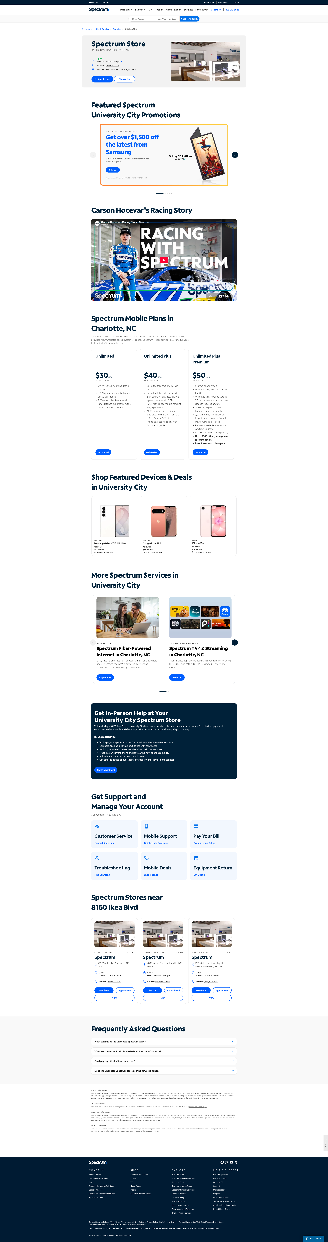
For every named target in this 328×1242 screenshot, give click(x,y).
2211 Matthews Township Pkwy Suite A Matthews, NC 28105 (211, 965)
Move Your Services (221, 1197)
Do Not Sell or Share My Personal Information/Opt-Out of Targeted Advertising (191, 1222)
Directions (104, 990)
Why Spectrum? (178, 1201)
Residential (93, 2)
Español (236, 2)
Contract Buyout (179, 1193)
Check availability (189, 18)
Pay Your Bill (218, 1182)
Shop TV (177, 677)
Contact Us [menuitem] (202, 9)
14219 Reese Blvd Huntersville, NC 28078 (164, 965)
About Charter (95, 1174)
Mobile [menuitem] (159, 9)
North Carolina (102, 29)
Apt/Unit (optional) (163, 17)
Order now (216, 9)
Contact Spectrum (220, 1174)
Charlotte (117, 29)
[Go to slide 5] (171, 193)
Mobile (133, 1190)
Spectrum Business (96, 1197)
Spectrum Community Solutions (102, 1193)
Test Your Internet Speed (182, 1186)
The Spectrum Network (181, 1213)
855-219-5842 (232, 9)
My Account (223, 2)
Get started (103, 452)
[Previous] (93, 155)
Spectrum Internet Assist (140, 1193)
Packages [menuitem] (126, 9)
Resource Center (179, 1182)
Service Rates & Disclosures (224, 1201)
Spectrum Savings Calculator (183, 1190)
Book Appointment (106, 770)
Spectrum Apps (178, 1174)
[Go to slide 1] (159, 193)
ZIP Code (174, 16)
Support (216, 1186)
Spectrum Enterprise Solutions (101, 1186)
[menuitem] (93, 2)
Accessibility (132, 1222)
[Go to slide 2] (165, 193)
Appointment (102, 79)
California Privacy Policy (148, 1222)
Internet (133, 1178)
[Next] (235, 155)
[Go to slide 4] (169, 193)
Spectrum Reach (95, 1190)
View (114, 997)
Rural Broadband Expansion (183, 1209)
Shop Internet (105, 677)
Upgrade (216, 1193)
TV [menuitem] (149, 9)
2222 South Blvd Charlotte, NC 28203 (113, 965)
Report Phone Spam (221, 1209)
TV (131, 1182)
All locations (87, 29)
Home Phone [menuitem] (174, 9)
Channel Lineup (178, 1197)
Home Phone (135, 1186)
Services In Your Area (180, 1205)
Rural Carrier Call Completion (225, 1205)
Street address (135, 16)
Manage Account (220, 1178)
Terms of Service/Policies (99, 1222)
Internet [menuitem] (140, 9)
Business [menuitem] (188, 9)
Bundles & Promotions (139, 1174)
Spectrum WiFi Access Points (183, 1178)
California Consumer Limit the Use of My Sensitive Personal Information (117, 1224)
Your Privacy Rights (118, 1222)
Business (105, 2)
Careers (92, 1182)
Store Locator (218, 1190)
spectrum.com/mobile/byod (197, 1107)
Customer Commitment (98, 1178)
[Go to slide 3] (167, 193)
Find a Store (209, 2)
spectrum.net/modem (127, 1098)
